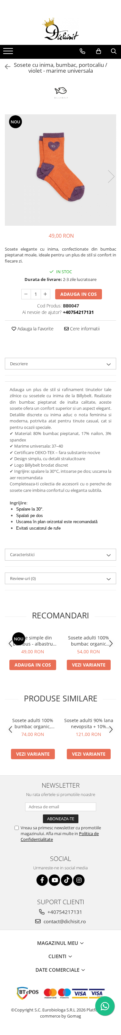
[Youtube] (54, 880)
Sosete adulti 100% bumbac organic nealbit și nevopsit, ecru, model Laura (88, 641)
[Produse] (9, 53)
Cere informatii (84, 329)
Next (111, 176)
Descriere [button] (19, 364)
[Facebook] (42, 880)
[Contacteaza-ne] (82, 51)
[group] (60, 170)
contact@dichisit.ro (64, 921)
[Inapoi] (5, 66)
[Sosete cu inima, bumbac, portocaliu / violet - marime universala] (60, 170)
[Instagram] (79, 880)
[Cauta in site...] (113, 51)
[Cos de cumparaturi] (99, 51)
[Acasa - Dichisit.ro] (60, 28)
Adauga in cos (78, 294)
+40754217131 (64, 912)
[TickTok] (66, 880)
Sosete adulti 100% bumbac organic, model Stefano (32, 723)
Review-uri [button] (23, 578)
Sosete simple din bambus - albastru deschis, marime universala (33, 641)
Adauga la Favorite (35, 329)
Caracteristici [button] (22, 554)
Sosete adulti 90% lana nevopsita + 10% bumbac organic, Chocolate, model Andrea (88, 723)
